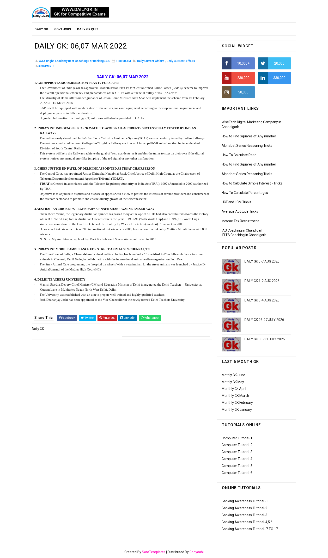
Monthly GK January (237, 409)
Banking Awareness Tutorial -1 (245, 501)
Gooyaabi (196, 552)
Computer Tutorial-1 (237, 438)
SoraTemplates (153, 552)
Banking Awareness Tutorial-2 (244, 508)
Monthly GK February (237, 403)
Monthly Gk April (234, 389)
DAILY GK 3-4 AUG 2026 (261, 300)
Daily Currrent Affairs (181, 61)
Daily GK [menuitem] (41, 29)
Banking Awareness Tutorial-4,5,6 (247, 522)
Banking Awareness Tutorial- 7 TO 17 (250, 529)
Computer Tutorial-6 (237, 473)
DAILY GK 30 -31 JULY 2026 (264, 339)
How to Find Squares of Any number (249, 136)
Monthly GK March (235, 396)
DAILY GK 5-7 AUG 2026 (261, 261)
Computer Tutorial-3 (237, 452)
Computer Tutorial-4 (237, 459)
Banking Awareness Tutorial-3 (244, 515)
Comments (46, 66)
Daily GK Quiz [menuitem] (87, 29)
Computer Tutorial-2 (237, 445)
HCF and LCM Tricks (236, 202)
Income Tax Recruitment (240, 221)
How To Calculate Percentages (245, 193)
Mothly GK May (233, 382)
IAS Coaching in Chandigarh (242, 230)
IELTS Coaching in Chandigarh (244, 235)
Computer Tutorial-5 (237, 466)
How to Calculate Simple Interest (246, 183)
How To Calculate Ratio (239, 155)
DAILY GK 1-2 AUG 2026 (261, 281)
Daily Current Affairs (150, 61)
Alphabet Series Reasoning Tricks (247, 145)
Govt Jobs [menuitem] (62, 29)
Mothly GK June (233, 375)
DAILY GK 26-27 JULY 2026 (264, 320)
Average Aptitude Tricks (240, 211)
